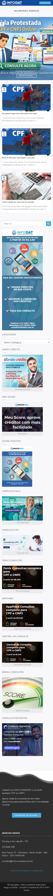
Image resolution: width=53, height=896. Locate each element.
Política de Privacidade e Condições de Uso (26, 871)
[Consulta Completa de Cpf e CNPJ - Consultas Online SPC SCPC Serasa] (15, 3)
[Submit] (48, 223)
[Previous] (4, 48)
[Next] (48, 48)
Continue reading (26, 75)
